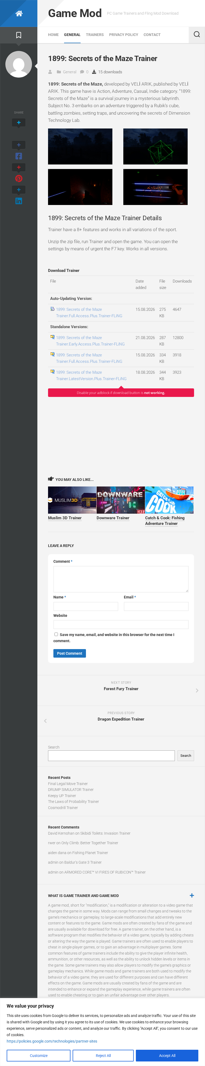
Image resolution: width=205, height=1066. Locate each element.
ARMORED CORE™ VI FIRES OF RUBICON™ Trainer (105, 872)
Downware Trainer (113, 518)
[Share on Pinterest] (18, 173)
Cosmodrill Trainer (63, 808)
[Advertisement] (121, 436)
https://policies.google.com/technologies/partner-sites (52, 1041)
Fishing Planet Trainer (90, 853)
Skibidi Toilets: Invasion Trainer (105, 833)
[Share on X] (18, 128)
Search (54, 747)
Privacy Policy (123, 35)
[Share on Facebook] (18, 151)
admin (53, 862)
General (72, 35)
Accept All (167, 1055)
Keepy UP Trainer (62, 796)
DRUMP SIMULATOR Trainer (71, 789)
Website (60, 615)
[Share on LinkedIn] (18, 196)
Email (130, 597)
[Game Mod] (18, 13)
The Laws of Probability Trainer (73, 801)
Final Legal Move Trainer (68, 784)
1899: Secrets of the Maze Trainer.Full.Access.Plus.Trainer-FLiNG (89, 312)
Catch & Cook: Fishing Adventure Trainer (165, 521)
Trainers (95, 35)
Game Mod (75, 13)
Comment (62, 561)
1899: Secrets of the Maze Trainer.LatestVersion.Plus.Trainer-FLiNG (91, 375)
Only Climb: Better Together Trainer (89, 843)
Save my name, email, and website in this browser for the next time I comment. (113, 638)
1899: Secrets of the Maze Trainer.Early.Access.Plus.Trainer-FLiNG (90, 341)
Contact (152, 35)
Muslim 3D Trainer (65, 518)
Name (59, 597)
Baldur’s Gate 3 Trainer (83, 862)
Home (53, 35)
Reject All (103, 1055)
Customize (39, 1055)
